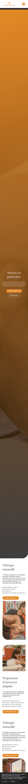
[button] (23, 4)
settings (20, 778)
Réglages (13, 781)
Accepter (5, 781)
